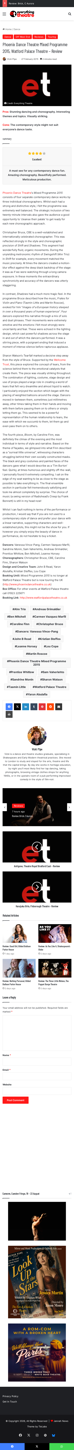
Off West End (23, 36)
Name (7, 1055)
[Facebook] (9, 706)
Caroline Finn (20, 624)
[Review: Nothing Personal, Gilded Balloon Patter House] (19, 968)
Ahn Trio (20, 609)
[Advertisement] (37, 1149)
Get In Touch (10, 1401)
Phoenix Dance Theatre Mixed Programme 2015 (37, 662)
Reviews (38, 36)
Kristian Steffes (50, 639)
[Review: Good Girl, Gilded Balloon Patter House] (19, 933)
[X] (17, 706)
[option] (37, 807)
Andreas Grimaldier (47, 609)
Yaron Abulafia (37, 694)
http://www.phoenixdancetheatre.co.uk (27, 584)
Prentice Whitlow (22, 672)
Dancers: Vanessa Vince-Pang (37, 631)
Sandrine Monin (22, 679)
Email (6, 1069)
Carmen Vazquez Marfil (50, 616)
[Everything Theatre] (22, 14)
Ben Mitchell (17, 616)
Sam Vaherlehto (53, 672)
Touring (52, 36)
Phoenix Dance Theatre (17, 192)
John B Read (22, 639)
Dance (17, 29)
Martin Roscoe (37, 653)
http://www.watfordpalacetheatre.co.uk (43, 597)
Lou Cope (52, 646)
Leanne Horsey (27, 646)
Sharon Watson (52, 679)
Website (7, 1084)
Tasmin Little (17, 687)
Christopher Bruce (50, 624)
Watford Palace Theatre (50, 687)
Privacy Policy (10, 1396)
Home (8, 29)
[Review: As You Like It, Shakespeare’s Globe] (54, 933)
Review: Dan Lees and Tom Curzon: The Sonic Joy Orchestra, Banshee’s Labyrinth (34, 817)
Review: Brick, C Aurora (21, 3)
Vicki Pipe (12, 59)
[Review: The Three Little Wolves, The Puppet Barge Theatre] (54, 968)
